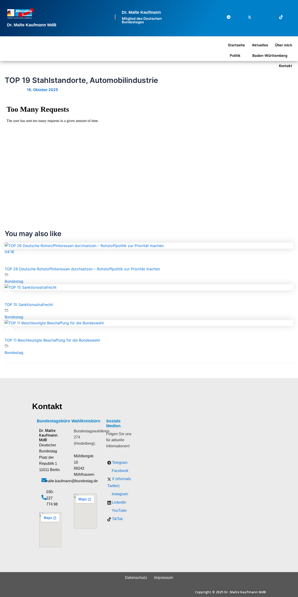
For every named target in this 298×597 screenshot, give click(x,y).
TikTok (117, 519)
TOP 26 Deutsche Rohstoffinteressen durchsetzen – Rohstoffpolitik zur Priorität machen (82, 269)
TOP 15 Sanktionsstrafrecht (29, 304)
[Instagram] (257, 17)
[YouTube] (288, 17)
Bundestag (14, 281)
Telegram (119, 463)
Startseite (236, 45)
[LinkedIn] (267, 17)
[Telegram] (225, 17)
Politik (235, 55)
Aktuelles (260, 45)
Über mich (283, 45)
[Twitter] (246, 17)
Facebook (119, 471)
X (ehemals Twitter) (119, 482)
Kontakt (285, 66)
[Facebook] (236, 17)
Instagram (119, 494)
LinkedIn (118, 502)
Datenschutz (136, 577)
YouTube (119, 510)
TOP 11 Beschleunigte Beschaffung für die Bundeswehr (52, 340)
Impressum (163, 577)
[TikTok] (278, 17)
